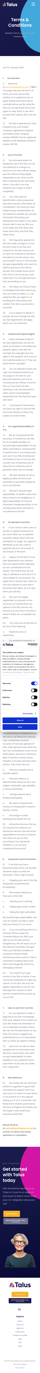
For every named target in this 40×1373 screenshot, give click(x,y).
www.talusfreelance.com (17, 87)
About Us (20, 1324)
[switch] (34, 690)
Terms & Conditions (20, 1364)
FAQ (20, 1342)
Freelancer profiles (20, 1335)
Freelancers (20, 1332)
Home (20, 1321)
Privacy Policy (20, 1368)
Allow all (20, 720)
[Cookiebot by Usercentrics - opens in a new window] (28, 644)
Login (20, 1346)
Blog (20, 1339)
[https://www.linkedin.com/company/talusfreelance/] (19, 1309)
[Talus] (10, 4)
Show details (28, 714)
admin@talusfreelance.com (19, 1128)
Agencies (20, 1328)
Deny (20, 727)
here (28, 293)
